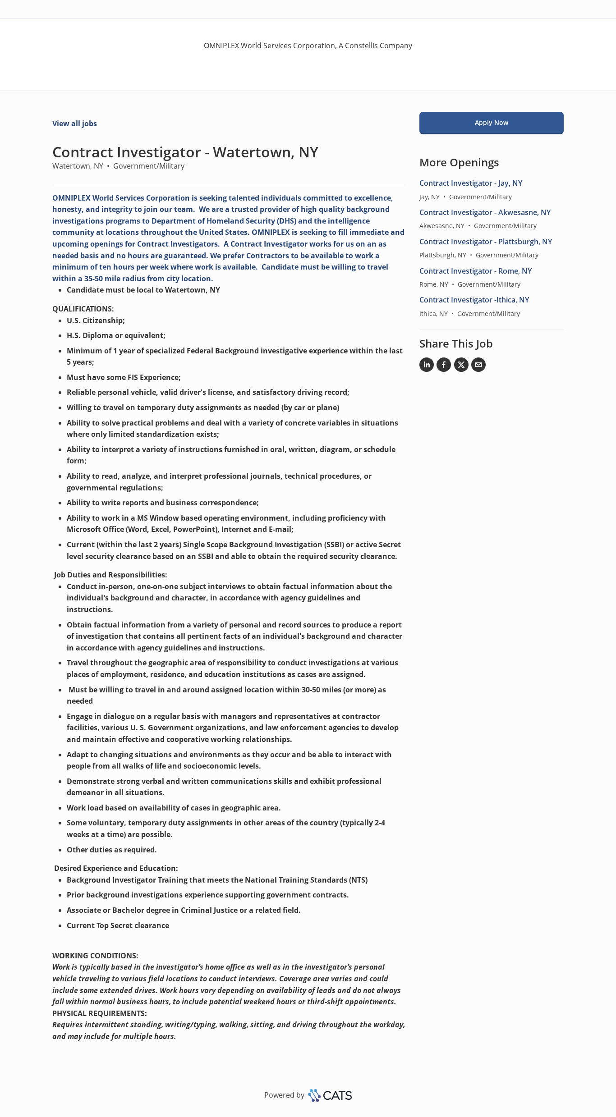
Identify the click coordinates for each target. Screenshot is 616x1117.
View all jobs (74, 123)
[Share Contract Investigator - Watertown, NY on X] (461, 366)
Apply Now (491, 122)
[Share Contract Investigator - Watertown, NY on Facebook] (444, 366)
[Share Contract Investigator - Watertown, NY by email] (478, 366)
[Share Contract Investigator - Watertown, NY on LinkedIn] (426, 366)
